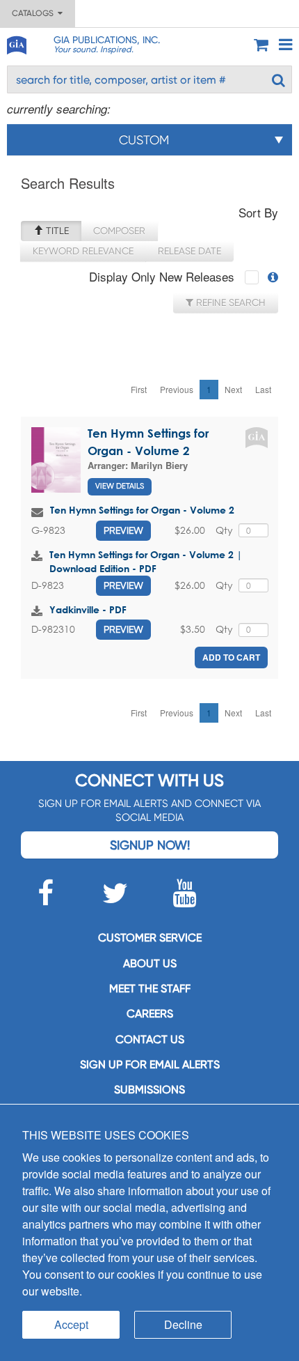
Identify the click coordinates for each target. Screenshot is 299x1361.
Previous (176, 389)
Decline (183, 1324)
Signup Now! (150, 845)
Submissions (149, 1089)
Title (56, 230)
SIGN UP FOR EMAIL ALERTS (150, 1064)
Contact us (149, 1039)
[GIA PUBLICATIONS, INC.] (16, 43)
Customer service (150, 937)
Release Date (189, 250)
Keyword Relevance (83, 250)
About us (150, 963)
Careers (150, 1013)
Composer (119, 230)
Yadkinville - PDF (88, 609)
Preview (123, 530)
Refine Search (229, 302)
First (139, 389)
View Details (119, 486)
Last (263, 389)
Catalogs (35, 13)
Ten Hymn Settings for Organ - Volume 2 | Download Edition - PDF (145, 561)
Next (233, 389)
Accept (71, 1324)
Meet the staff (150, 988)
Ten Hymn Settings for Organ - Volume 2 (142, 510)
